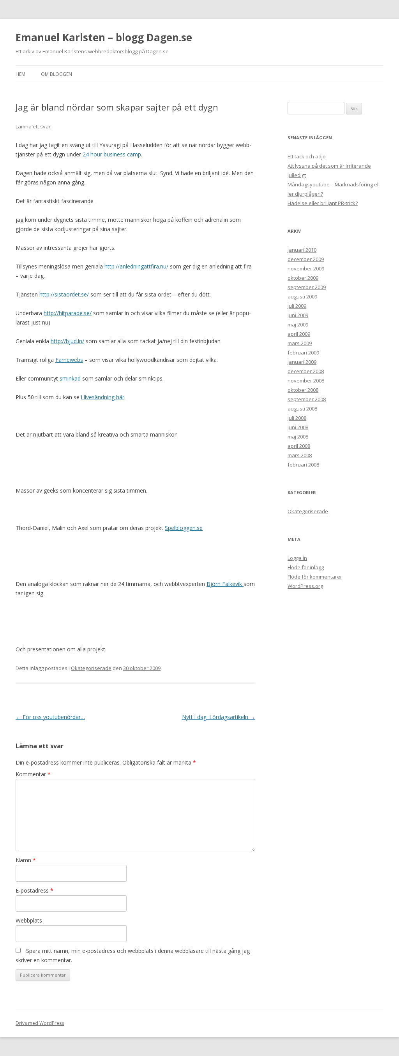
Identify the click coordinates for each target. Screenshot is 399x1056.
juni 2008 (298, 427)
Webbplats (29, 920)
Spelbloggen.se (184, 528)
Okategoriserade (91, 668)
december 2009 (306, 259)
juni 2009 (298, 315)
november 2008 (306, 380)
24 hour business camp (112, 154)
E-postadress (34, 890)
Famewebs (69, 359)
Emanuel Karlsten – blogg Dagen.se (104, 37)
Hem (20, 74)
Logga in (297, 557)
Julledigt (297, 175)
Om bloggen (56, 74)
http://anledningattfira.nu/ (136, 266)
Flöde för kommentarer (315, 576)
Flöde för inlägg (306, 567)
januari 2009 (302, 361)
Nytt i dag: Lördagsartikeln (218, 717)
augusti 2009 (302, 296)
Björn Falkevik (225, 584)
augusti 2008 (302, 408)
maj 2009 (298, 324)
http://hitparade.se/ (68, 313)
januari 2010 (302, 249)
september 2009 (307, 287)
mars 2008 (300, 455)
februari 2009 (303, 352)
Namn (26, 860)
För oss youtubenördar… (50, 717)
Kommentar (33, 774)
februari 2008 (303, 464)
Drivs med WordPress (40, 1023)
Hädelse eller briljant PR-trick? (323, 203)
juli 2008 (297, 417)
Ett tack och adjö (307, 156)
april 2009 (299, 333)
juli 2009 (297, 305)
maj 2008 (298, 436)
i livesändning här (102, 397)
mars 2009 (300, 343)
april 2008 (299, 445)
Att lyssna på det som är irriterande (329, 165)
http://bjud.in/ (67, 341)
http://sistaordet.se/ (64, 294)
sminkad (70, 378)
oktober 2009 (303, 277)
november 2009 (306, 268)
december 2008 (306, 371)
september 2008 (307, 399)
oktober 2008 (303, 389)
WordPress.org (305, 585)
